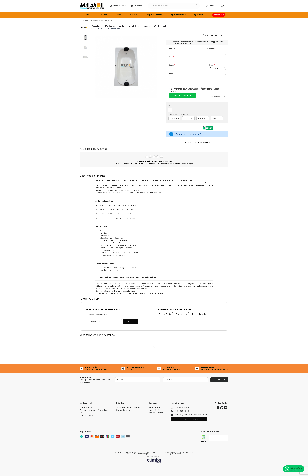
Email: (171, 57)
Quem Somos (86, 407)
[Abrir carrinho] (223, 6)
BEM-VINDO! (85, 378)
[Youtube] (225, 408)
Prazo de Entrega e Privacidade (94, 410)
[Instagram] (221, 408)
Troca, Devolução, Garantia (128, 407)
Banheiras (95, 21)
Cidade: (172, 65)
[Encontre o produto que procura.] (196, 6)
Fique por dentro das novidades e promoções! (95, 381)
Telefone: (210, 49)
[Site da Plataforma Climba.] (154, 459)
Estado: (212, 65)
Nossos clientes (87, 415)
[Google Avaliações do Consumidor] (218, 438)
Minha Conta (154, 410)
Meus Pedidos (154, 407)
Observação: (174, 73)
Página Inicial (84, 21)
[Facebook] (218, 408)
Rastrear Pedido (155, 413)
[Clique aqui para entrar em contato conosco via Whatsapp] (293, 468)
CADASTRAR (219, 380)
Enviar (130, 322)
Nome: (172, 49)
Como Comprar (123, 410)
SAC (81, 413)
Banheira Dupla (106, 21)
